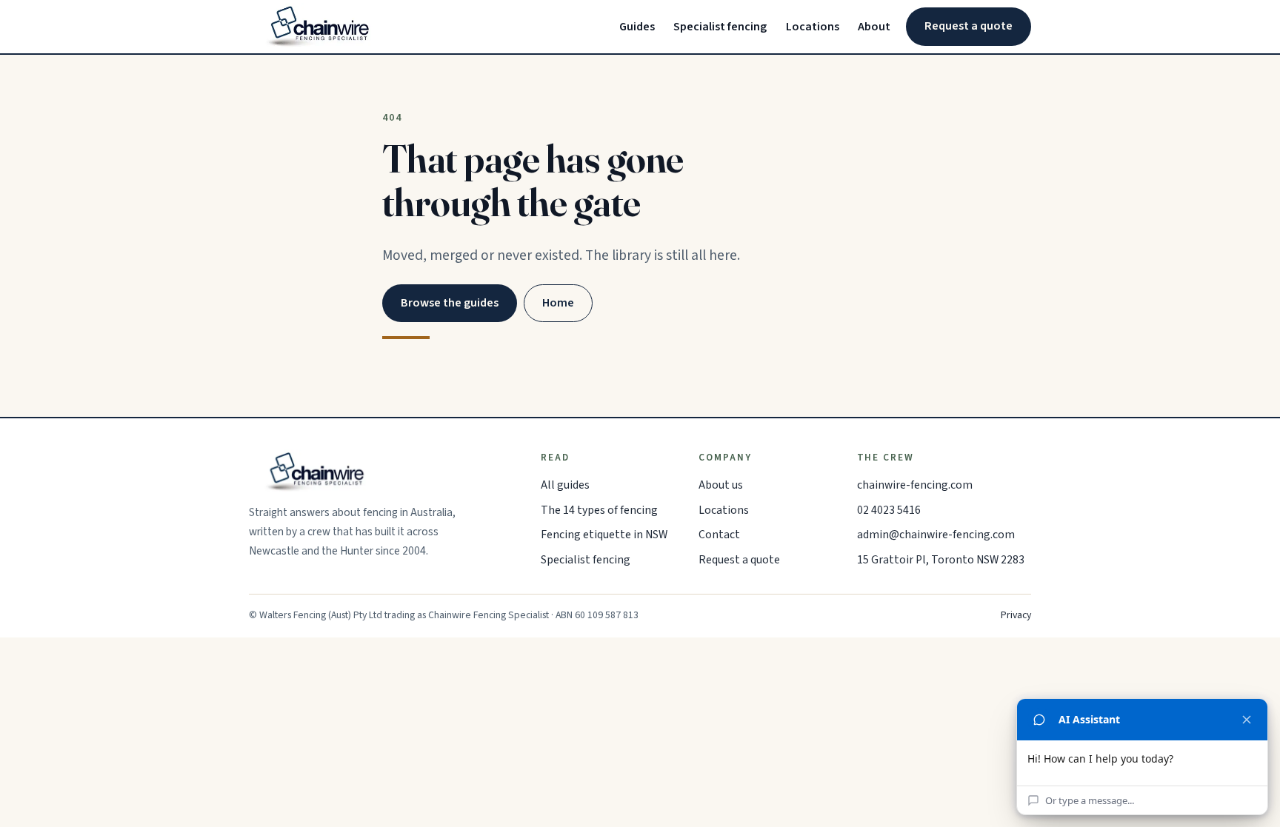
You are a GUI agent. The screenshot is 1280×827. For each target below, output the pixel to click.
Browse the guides (450, 303)
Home (558, 303)
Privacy (1016, 615)
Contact (719, 534)
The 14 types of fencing (599, 510)
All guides (565, 485)
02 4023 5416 (889, 510)
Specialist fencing (720, 27)
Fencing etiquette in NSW (604, 534)
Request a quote (968, 26)
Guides (637, 27)
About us (721, 485)
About (874, 27)
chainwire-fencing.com (915, 485)
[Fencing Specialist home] (318, 26)
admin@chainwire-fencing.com (936, 534)
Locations (812, 27)
